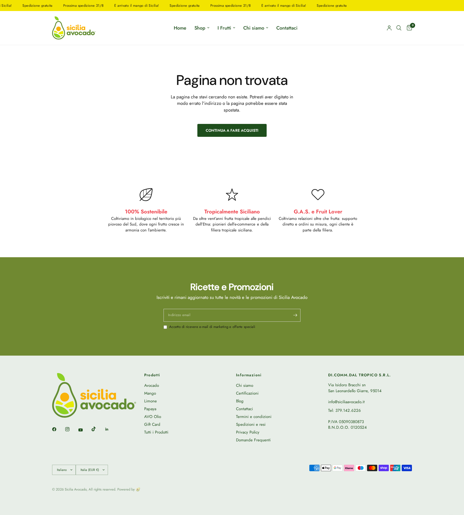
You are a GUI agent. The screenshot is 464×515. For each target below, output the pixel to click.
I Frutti (224, 27)
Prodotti (152, 375)
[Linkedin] (111, 429)
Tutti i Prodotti (156, 432)
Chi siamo (253, 27)
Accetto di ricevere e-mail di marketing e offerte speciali (212, 326)
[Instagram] (71, 429)
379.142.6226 (348, 410)
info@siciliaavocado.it (346, 402)
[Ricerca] (399, 28)
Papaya (150, 409)
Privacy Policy (247, 432)
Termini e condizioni (253, 417)
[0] (408, 28)
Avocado (151, 385)
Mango (150, 393)
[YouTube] (84, 430)
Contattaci (287, 27)
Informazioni (249, 375)
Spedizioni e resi (251, 424)
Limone (150, 401)
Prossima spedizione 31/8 (77, 5)
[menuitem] (180, 28)
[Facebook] (58, 429)
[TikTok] (97, 429)
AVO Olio (152, 417)
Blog (240, 401)
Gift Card (152, 424)
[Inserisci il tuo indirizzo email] (295, 315)
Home (180, 27)
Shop (199, 27)
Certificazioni (247, 393)
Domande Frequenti (253, 440)
